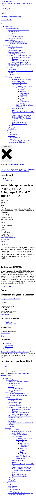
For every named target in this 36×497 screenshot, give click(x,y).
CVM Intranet (9, 347)
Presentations (12, 479)
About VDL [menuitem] (12, 132)
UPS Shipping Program (15, 388)
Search (3, 13)
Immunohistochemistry (15, 402)
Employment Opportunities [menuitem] (16, 142)
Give (2, 336)
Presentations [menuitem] (12, 127)
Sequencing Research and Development (20, 423)
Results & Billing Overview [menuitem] (16, 42)
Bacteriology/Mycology (15, 399)
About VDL (12, 484)
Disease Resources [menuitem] (14, 77)
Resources (8, 428)
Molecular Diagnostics (15, 417)
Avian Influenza (17, 436)
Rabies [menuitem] (14, 110)
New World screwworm (19, 474)
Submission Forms (10, 324)
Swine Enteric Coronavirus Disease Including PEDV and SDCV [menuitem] (23, 116)
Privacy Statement (18, 373)
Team (21, 452)
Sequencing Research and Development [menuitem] (20, 71)
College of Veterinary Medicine (10, 299)
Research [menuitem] (23, 98)
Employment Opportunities (16, 494)
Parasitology (12, 421)
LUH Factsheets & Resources (21, 412)
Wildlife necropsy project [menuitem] (19, 124)
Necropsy (11, 419)
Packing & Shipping (14, 390)
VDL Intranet (9, 345)
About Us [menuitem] (8, 130)
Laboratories (8, 397)
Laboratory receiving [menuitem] (14, 54)
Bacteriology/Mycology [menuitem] (15, 47)
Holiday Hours (5, 333)
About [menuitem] (22, 89)
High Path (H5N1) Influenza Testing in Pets (25, 457)
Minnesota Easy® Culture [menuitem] (20, 62)
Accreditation (12, 486)
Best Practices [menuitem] (12, 33)
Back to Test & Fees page (8, 286)
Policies (10, 477)
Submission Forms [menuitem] (14, 31)
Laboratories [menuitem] (8, 45)
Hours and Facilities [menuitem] (14, 137)
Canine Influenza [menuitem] (17, 108)
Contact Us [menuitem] (11, 139)
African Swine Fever (18, 433)
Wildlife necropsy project (19, 476)
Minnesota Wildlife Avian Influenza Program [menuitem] (24, 87)
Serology (11, 424)
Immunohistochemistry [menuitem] (15, 50)
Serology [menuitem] (11, 72)
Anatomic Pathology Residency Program (20, 493)
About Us (8, 482)
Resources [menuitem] (8, 76)
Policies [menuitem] (10, 125)
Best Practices (12, 385)
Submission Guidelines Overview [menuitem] (18, 30)
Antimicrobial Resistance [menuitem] (19, 83)
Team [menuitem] (21, 100)
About (22, 441)
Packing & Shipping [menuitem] (14, 38)
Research (23, 450)
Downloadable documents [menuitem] (24, 102)
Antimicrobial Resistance (19, 435)
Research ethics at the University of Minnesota (15, 352)
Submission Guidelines (12, 380)
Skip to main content (7, 1)
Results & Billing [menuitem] (10, 40)
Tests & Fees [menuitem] (8, 26)
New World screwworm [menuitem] (19, 122)
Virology (11, 426)
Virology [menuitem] (11, 74)
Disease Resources (14, 429)
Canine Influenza (17, 460)
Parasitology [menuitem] (12, 69)
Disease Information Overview (21, 431)
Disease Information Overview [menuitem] (21, 79)
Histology (11, 400)
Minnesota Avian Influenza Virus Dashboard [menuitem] (25, 93)
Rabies (14, 462)
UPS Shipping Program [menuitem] (15, 36)
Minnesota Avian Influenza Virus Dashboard (25, 444)
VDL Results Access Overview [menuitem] (17, 43)
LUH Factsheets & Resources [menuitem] (21, 60)
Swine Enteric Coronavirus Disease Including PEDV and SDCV (23, 468)
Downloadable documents (24, 454)
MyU (6, 10)
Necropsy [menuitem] (11, 67)
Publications (23, 448)
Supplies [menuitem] (11, 35)
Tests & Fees (8, 180)
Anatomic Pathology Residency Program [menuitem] (20, 141)
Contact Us (11, 491)
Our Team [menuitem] (11, 136)
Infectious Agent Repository (16, 404)
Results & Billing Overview (16, 393)
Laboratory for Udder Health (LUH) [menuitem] (19, 55)
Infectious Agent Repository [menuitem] (16, 52)
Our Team (11, 488)
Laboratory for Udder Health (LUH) (19, 407)
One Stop (7, 8)
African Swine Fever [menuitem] (18, 81)
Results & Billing (10, 392)
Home (6, 179)
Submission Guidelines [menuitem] (12, 28)
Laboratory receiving (14, 405)
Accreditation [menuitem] (12, 134)
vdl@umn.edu (5, 314)
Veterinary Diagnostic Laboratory (11, 16)
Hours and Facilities (14, 489)
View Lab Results (6, 20)
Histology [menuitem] (11, 48)
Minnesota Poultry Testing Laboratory (19, 416)
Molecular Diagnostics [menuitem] (15, 66)
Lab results (8, 343)
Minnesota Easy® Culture (20, 414)
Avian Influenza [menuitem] (17, 84)
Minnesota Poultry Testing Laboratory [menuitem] (19, 64)
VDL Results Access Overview (17, 395)
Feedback (7, 348)
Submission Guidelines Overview (18, 382)
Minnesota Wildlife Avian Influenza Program (24, 439)
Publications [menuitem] (23, 96)
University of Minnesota (19, 370)
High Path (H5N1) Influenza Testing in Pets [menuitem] (25, 106)
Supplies (11, 387)
